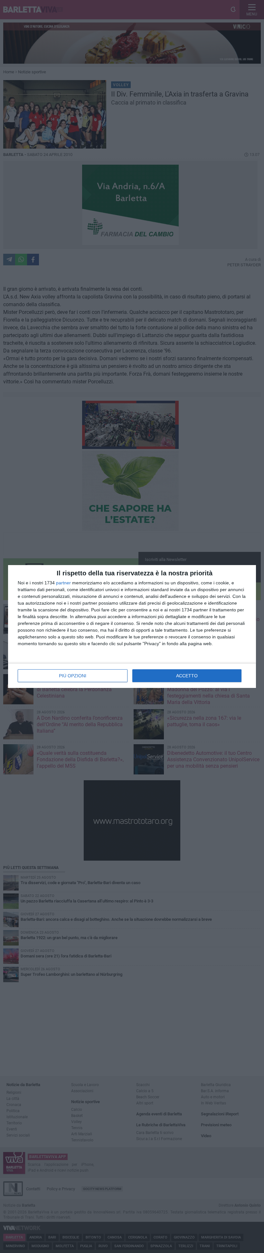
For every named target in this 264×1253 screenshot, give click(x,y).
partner (63, 583)
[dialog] (132, 626)
